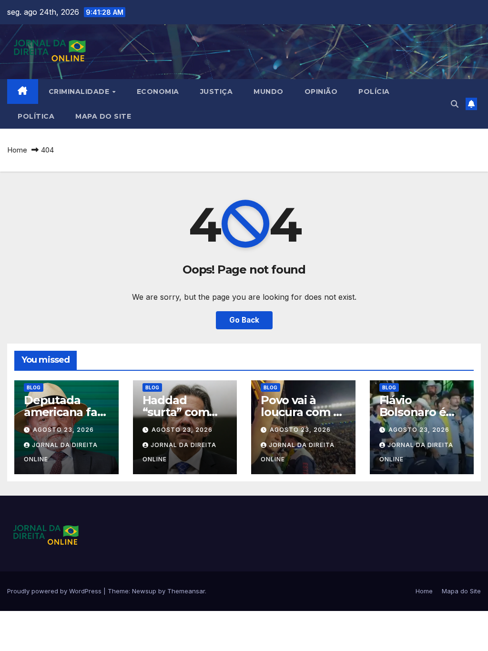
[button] (454, 104)
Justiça (216, 91)
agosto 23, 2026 (63, 429)
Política (36, 116)
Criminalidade (80, 91)
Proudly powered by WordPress (55, 591)
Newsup (144, 591)
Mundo (269, 91)
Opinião (321, 91)
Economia (158, 91)
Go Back (244, 320)
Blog (34, 387)
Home (17, 149)
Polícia (374, 91)
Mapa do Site (103, 116)
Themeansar (186, 591)
